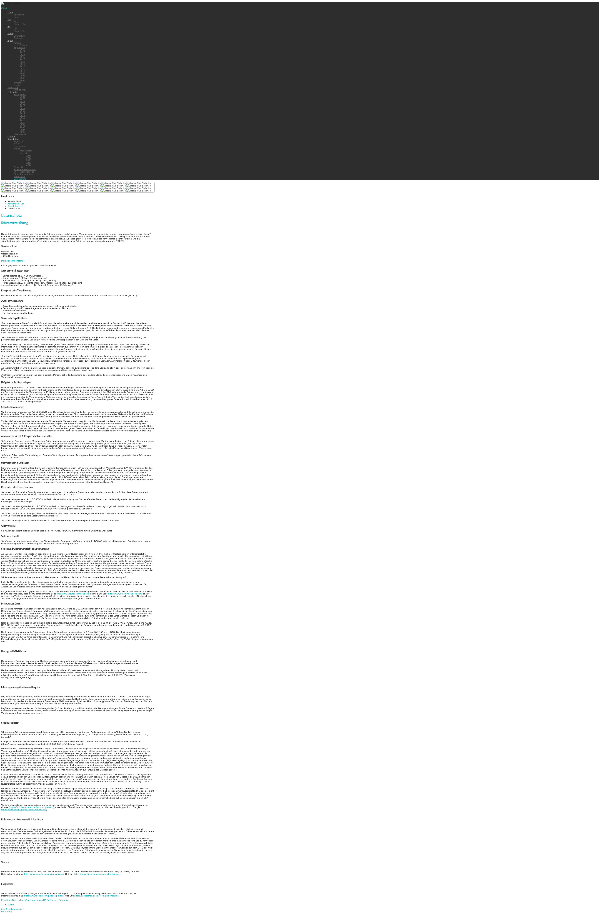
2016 (22, 57)
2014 (22, 61)
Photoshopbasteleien (24, 172)
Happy (11, 33)
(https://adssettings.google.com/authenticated (23, 809)
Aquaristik (18, 167)
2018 (22, 52)
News (16, 17)
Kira (9, 19)
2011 (22, 69)
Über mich (19, 15)
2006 (22, 80)
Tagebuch (18, 141)
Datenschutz (20, 179)
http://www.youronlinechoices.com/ (125, 594)
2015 (22, 59)
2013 (22, 64)
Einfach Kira (20, 24)
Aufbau (17, 43)
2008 (22, 76)
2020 (22, 99)
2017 (22, 54)
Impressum (19, 176)
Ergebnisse (19, 47)
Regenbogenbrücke (23, 174)
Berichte (24, 153)
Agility (10, 40)
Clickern (11, 137)
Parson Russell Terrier (25, 169)
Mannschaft (26, 151)
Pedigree (18, 38)
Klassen (18, 83)
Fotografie (13, 92)
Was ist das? (20, 90)
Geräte (17, 85)
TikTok (17, 144)
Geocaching (20, 146)
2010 (22, 71)
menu (4, 8)
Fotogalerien (20, 94)
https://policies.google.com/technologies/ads (31, 807)
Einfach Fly (19, 31)
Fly (9, 26)
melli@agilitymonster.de (13, 261)
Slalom (23, 45)
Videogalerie (20, 134)
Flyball (17, 148)
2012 (22, 66)
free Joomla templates (12, 909)
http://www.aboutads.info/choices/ (73, 594)
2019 (22, 50)
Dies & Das (13, 139)
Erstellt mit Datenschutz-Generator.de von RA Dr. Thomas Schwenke (35, 900)
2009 (22, 73)
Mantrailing (13, 87)
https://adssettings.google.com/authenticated (96, 874)
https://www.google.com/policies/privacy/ (44, 874)
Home (10, 12)
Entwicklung (19, 36)
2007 (22, 78)
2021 (22, 97)
